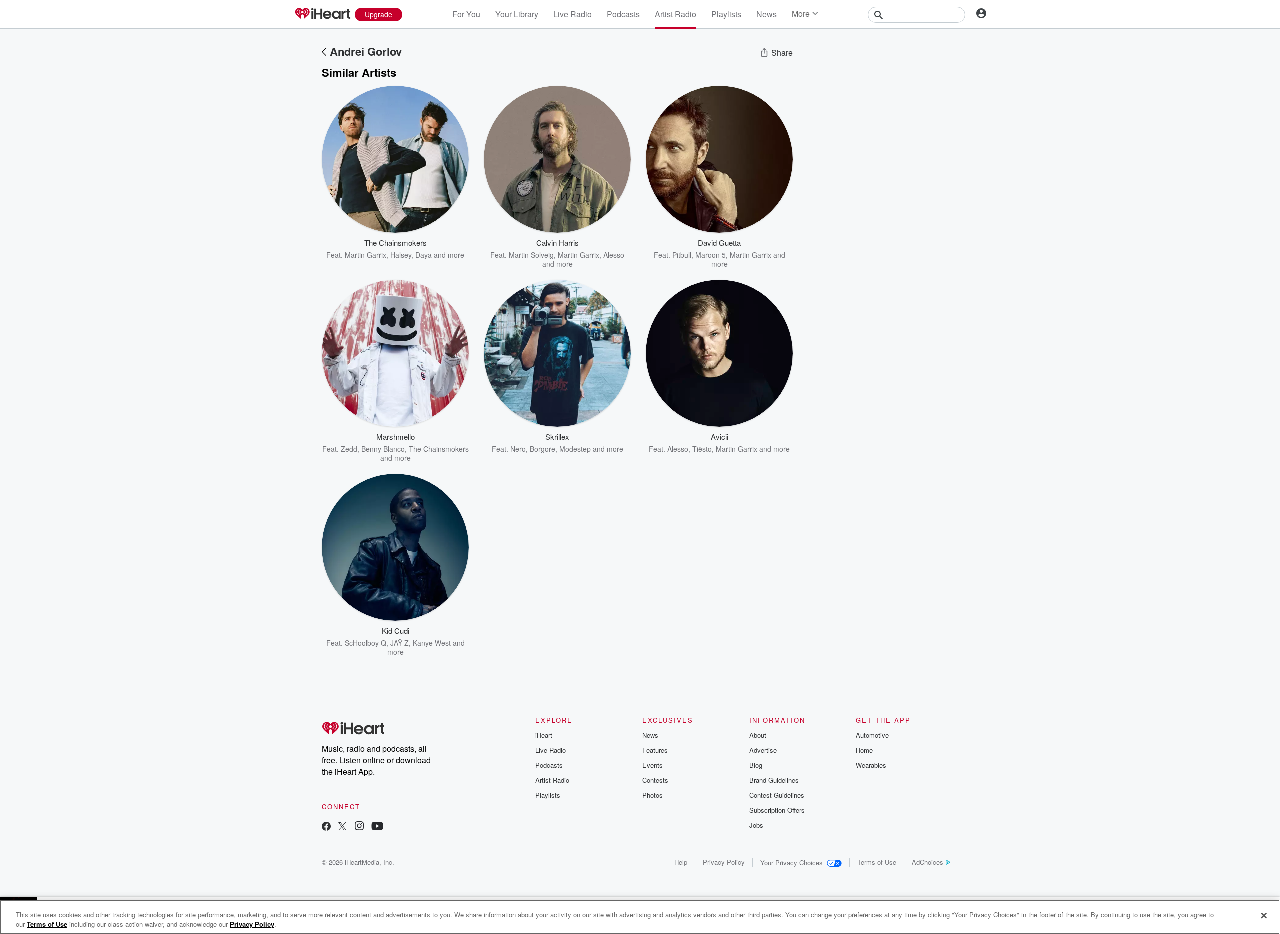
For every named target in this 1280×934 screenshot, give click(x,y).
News (766, 14)
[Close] (1264, 916)
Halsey (401, 255)
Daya (424, 255)
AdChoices (928, 862)
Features (655, 750)
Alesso (678, 449)
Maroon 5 (711, 255)
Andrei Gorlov (366, 51)
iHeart (544, 735)
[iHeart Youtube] (378, 827)
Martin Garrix (365, 255)
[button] (454, 244)
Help (681, 862)
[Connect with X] (342, 827)
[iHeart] (322, 14)
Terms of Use (877, 862)
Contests (655, 780)
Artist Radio (675, 14)
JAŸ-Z (399, 643)
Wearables (871, 765)
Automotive (872, 735)
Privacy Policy (724, 862)
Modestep (575, 449)
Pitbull (682, 255)
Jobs (757, 825)
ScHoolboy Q (365, 643)
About (758, 735)
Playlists (727, 14)
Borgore (543, 449)
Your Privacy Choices (791, 862)
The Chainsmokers (439, 449)
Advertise (763, 750)
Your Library (517, 14)
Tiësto (702, 449)
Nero (518, 449)
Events (652, 765)
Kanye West (432, 643)
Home (864, 750)
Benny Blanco (383, 449)
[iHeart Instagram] (359, 827)
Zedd (349, 449)
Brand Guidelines (774, 780)
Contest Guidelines (777, 795)
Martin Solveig (531, 255)
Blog (756, 765)
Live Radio (573, 14)
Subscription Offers (777, 810)
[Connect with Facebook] (326, 827)
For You (466, 14)
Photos (652, 795)
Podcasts (623, 14)
